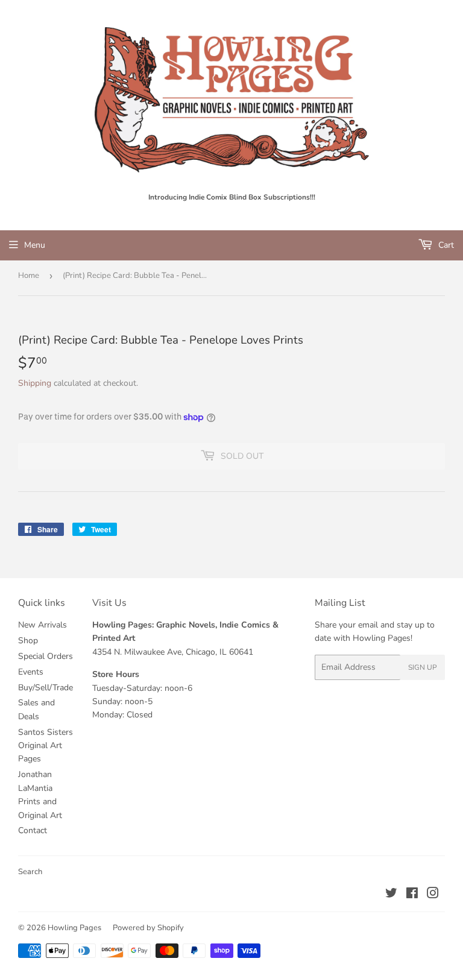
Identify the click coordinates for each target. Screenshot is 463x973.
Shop (28, 640)
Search (30, 871)
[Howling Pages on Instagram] (433, 895)
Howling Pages (74, 927)
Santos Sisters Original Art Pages (45, 745)
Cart (445, 245)
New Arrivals (42, 625)
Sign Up (422, 667)
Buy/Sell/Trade (45, 687)
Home (28, 275)
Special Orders (45, 656)
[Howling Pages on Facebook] (412, 895)
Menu (34, 245)
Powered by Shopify (148, 927)
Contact (32, 830)
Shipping (34, 383)
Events (30, 672)
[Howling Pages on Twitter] (391, 895)
